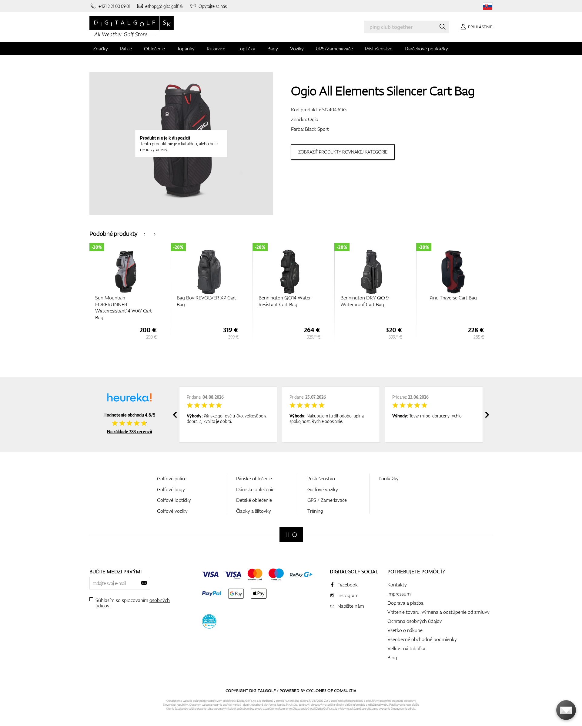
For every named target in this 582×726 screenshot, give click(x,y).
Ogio (313, 119)
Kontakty (397, 584)
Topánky (186, 48)
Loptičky (246, 48)
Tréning (315, 511)
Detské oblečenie (254, 500)
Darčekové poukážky (426, 48)
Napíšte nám (350, 606)
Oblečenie (154, 48)
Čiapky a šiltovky (253, 511)
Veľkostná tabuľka (406, 648)
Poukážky (389, 478)
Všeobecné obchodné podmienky (422, 639)
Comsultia (345, 690)
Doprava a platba (405, 602)
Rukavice (216, 48)
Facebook (347, 584)
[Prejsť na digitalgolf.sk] (488, 6)
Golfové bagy (171, 489)
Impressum (399, 593)
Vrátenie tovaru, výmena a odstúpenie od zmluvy (438, 612)
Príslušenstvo (379, 48)
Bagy (272, 48)
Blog (392, 657)
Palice (126, 48)
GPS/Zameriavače (334, 48)
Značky (100, 48)
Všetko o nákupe (405, 630)
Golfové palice (171, 478)
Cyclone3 (316, 690)
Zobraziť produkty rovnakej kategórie (342, 152)
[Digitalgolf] (291, 534)
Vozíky (297, 48)
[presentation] (144, 233)
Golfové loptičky (174, 500)
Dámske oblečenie (255, 489)
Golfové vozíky (172, 511)
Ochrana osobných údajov (414, 621)
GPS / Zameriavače (327, 500)
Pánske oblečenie (254, 478)
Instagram (348, 595)
